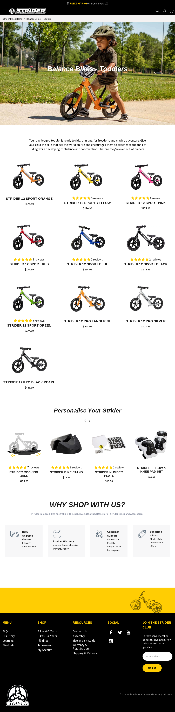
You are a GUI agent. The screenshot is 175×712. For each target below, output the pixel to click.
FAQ (5, 631)
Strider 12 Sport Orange (29, 198)
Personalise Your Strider (87, 410)
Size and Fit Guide (84, 640)
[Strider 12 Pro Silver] (145, 298)
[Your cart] (171, 11)
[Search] (157, 11)
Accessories (45, 645)
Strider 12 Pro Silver (146, 321)
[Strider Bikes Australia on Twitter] (119, 632)
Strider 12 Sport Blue (87, 264)
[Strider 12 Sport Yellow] (87, 175)
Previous (85, 420)
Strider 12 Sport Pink (146, 203)
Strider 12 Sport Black (146, 264)
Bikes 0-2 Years (47, 631)
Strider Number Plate (109, 474)
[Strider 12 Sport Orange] (29, 175)
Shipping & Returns (85, 653)
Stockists (9, 645)
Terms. (169, 694)
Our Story (9, 636)
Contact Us (80, 631)
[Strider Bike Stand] (66, 444)
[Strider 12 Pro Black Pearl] (29, 359)
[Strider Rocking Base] (24, 444)
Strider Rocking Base (23, 474)
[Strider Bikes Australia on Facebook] (110, 632)
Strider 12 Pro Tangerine (87, 321)
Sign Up (152, 668)
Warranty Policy (61, 548)
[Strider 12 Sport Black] (145, 237)
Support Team (114, 546)
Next (89, 420)
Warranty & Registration (81, 646)
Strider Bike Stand (66, 472)
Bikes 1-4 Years (47, 636)
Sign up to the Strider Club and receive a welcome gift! (88, 3)
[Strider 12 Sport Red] (29, 237)
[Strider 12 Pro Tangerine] (87, 298)
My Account (45, 650)
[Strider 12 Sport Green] (29, 298)
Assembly (79, 636)
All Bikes (43, 640)
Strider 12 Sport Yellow (87, 203)
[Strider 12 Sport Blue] (87, 237)
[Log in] (164, 11)
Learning (8, 640)
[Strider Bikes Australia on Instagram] (110, 641)
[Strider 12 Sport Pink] (145, 175)
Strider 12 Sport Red (29, 264)
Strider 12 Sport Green (29, 325)
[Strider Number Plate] (109, 444)
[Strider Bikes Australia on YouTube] (128, 632)
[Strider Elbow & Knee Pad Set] (151, 444)
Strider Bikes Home (12, 18)
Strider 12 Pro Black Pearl (29, 382)
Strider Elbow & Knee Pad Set (151, 469)
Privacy (158, 694)
